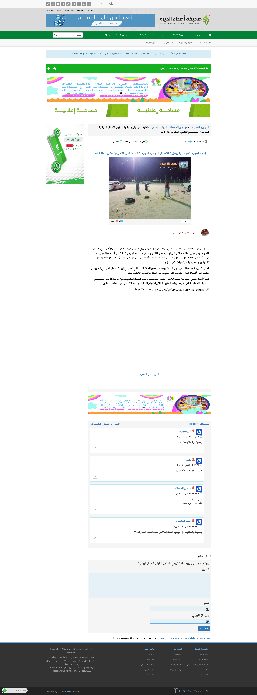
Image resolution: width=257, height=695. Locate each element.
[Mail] (89, 4)
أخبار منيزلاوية (203, 654)
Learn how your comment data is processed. (161, 638)
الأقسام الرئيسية (202, 649)
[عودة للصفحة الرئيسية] (185, 23)
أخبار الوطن (140, 35)
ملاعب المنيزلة (203, 674)
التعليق (206, 569)
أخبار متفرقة (177, 659)
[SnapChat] (73, 4)
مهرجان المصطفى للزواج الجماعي (197, 664)
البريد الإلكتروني (201, 615)
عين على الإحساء (123, 35)
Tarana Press (63, 692)
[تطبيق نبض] (79, 4)
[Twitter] (47, 4)
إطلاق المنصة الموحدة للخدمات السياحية (176, 68)
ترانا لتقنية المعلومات (189, 691)
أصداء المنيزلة (198, 35)
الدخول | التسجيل (102, 4)
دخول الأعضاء (149, 659)
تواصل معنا (150, 649)
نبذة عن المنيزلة (152, 43)
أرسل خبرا (150, 674)
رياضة (154, 35)
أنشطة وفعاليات (203, 659)
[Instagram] (53, 4)
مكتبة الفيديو (168, 43)
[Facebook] (63, 4)
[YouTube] (68, 4)
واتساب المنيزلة (149, 669)
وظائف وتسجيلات (203, 43)
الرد (95, 448)
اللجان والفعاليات (179, 35)
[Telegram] (58, 4)
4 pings (193, 423)
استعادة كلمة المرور (147, 664)
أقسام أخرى (177, 649)
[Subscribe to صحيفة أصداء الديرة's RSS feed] (84, 4)
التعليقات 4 (204, 423)
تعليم (164, 35)
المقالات (107, 35)
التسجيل (151, 654)
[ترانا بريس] (175, 691)
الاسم (207, 603)
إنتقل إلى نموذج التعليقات (105, 423)
